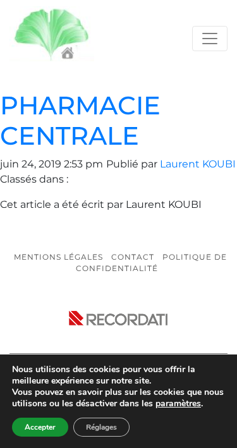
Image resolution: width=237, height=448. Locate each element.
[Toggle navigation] (210, 38)
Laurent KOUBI (198, 164)
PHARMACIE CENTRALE (80, 120)
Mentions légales (58, 257)
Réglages (101, 427)
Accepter (40, 427)
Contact (132, 257)
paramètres (178, 403)
